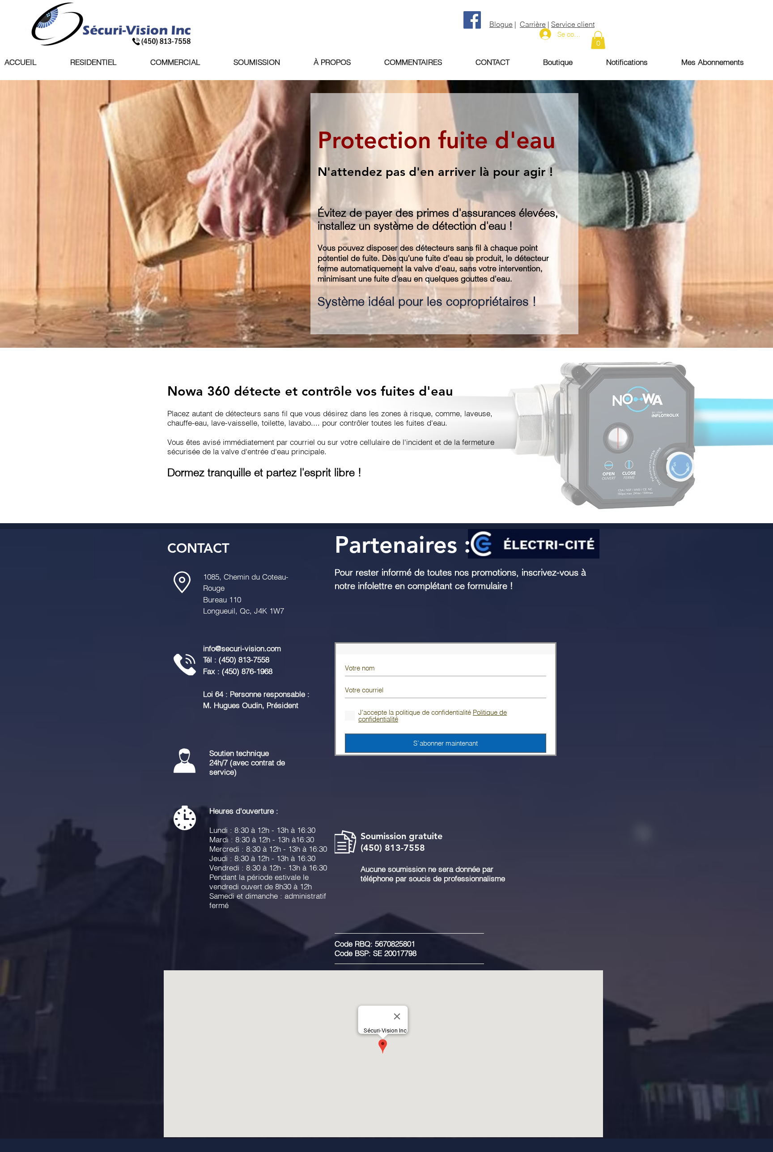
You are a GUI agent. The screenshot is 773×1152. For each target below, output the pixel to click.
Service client (573, 24)
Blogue (501, 24)
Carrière (533, 24)
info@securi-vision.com (242, 648)
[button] (598, 40)
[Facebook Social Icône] (472, 20)
